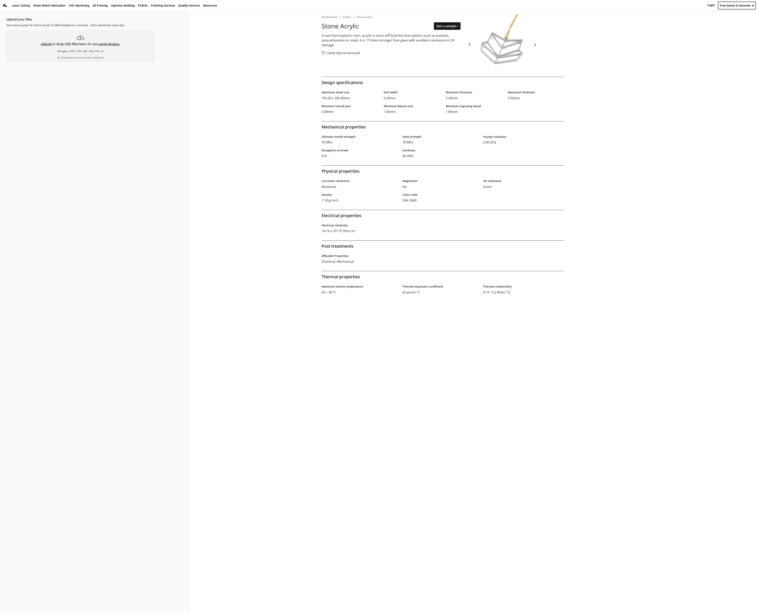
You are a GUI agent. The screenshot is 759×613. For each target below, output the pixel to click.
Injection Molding (123, 5)
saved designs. (109, 44)
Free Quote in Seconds (735, 5)
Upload (46, 44)
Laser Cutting (21, 5)
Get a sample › (447, 26)
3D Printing (100, 5)
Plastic (347, 17)
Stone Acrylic (364, 17)
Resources (210, 5)
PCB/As (143, 5)
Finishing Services (163, 5)
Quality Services (189, 5)
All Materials (329, 17)
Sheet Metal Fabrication (49, 5)
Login (711, 5)
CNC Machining (79, 5)
